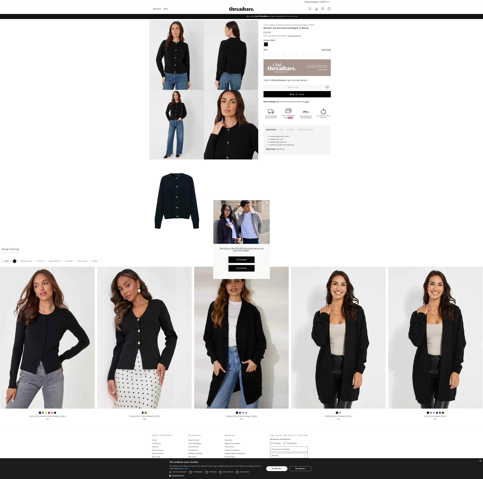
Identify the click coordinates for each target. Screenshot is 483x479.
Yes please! (241, 259)
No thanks (241, 268)
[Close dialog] (267, 203)
